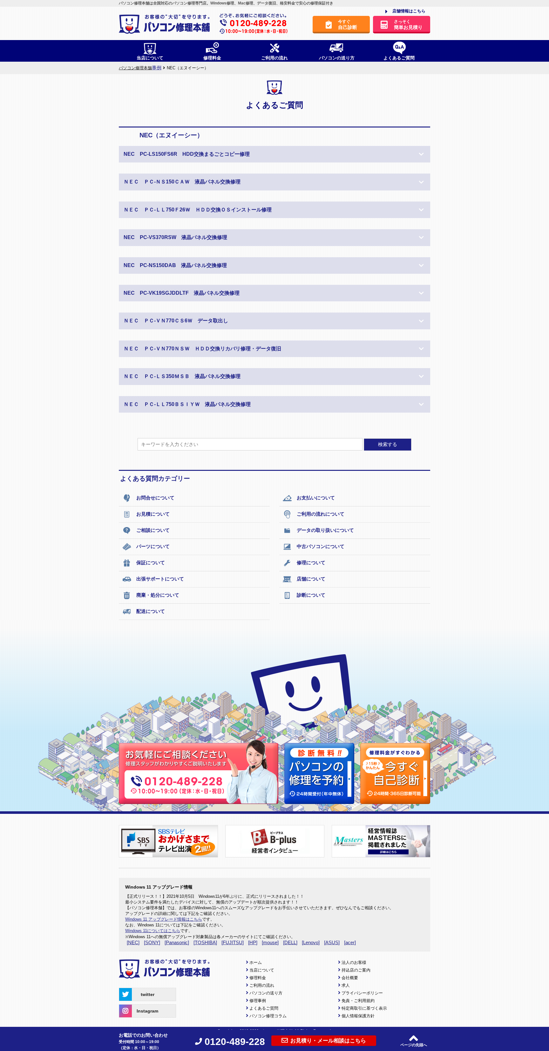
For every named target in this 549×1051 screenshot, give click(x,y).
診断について (311, 595)
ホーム (255, 962)
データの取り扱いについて (325, 530)
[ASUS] (332, 942)
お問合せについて (155, 497)
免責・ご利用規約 (358, 1000)
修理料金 (257, 977)
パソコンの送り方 (265, 993)
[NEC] (133, 942)
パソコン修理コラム (268, 1015)
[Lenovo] (311, 942)
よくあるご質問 (263, 1008)
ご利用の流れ (261, 985)
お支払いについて (316, 497)
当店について (261, 970)
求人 (346, 985)
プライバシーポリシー (362, 993)
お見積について (153, 514)
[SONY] (152, 942)
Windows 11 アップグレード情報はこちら (163, 919)
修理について (311, 562)
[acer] (350, 942)
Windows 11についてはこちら (152, 930)
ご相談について (153, 530)
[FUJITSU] (232, 942)
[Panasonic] (177, 942)
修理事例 (257, 1000)
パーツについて (153, 546)
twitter (147, 994)
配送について (150, 611)
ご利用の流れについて (320, 514)
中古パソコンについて (320, 546)
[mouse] (270, 942)
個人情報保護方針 (358, 1015)
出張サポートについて (160, 578)
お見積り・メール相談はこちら (328, 1041)
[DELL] (290, 942)
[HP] (252, 942)
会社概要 (350, 977)
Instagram (147, 1010)
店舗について (311, 578)
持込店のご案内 (356, 970)
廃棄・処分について (157, 595)
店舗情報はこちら (408, 11)
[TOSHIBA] (205, 942)
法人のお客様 (354, 962)
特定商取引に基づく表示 (364, 1008)
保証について (150, 562)
